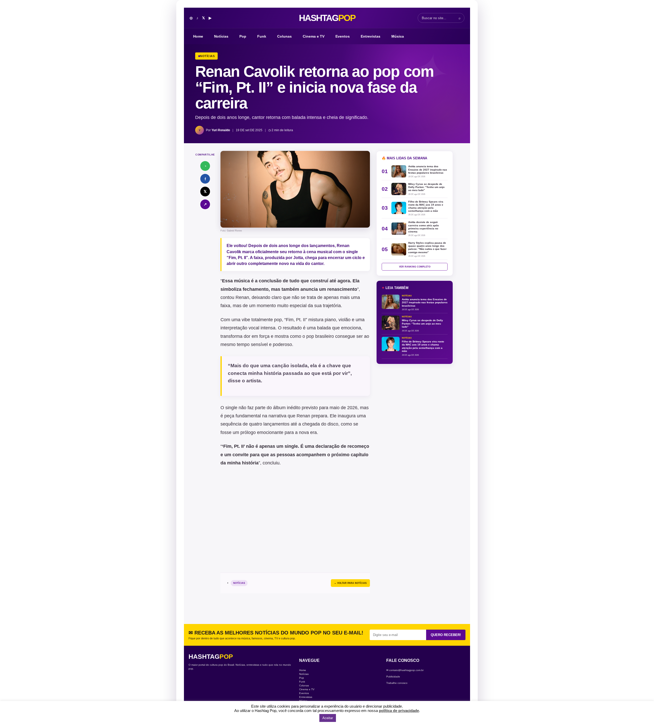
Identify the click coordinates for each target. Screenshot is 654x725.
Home (198, 36)
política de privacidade (399, 710)
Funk (261, 36)
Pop (242, 36)
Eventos (342, 36)
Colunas (284, 36)
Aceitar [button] (327, 718)
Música (397, 36)
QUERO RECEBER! (446, 635)
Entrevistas (370, 36)
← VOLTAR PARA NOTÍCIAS (350, 583)
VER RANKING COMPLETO (414, 266)
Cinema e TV (313, 36)
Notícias (221, 36)
